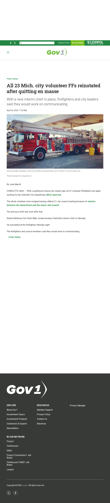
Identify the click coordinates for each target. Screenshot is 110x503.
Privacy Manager (77, 405)
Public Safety (12, 79)
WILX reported (53, 195)
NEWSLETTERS (63, 43)
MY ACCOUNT (77, 43)
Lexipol (25, 485)
